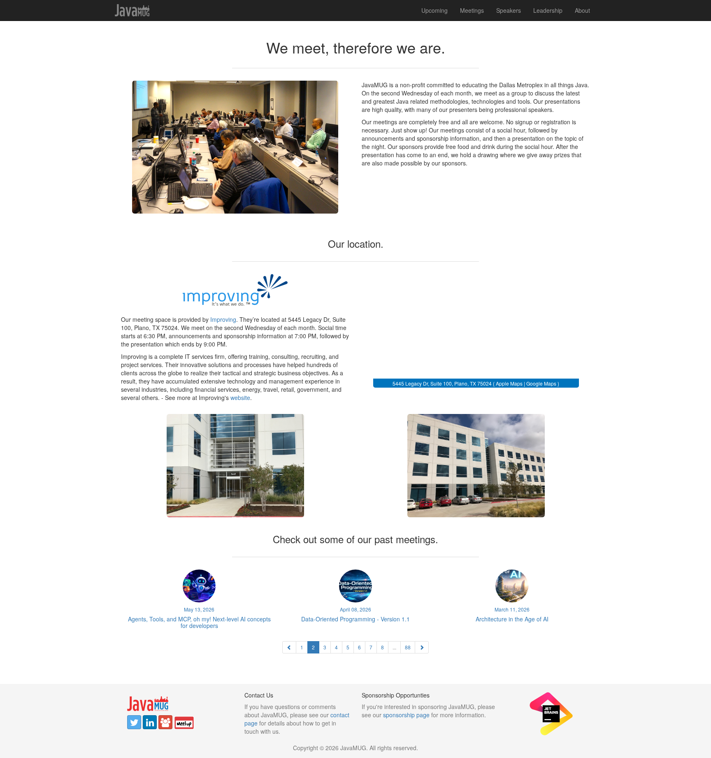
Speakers (508, 10)
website (240, 397)
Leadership (547, 10)
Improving (223, 319)
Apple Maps (509, 383)
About (582, 10)
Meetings (472, 10)
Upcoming (434, 10)
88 (408, 647)
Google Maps (541, 383)
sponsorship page (406, 715)
